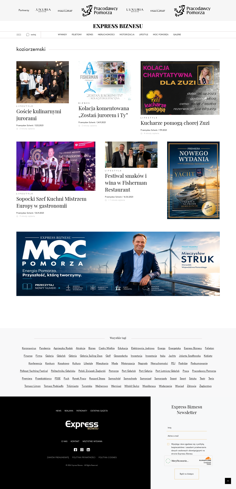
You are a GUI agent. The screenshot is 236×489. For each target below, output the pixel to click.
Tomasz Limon (32, 386)
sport (183, 378)
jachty (172, 356)
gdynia (73, 356)
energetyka (175, 348)
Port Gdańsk (129, 371)
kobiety (208, 356)
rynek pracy (79, 378)
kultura (76, 363)
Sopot (173, 378)
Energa (161, 348)
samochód (114, 378)
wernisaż (116, 386)
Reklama (69, 411)
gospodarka (121, 356)
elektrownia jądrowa (142, 348)
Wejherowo (101, 386)
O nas (64, 442)
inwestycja (136, 356)
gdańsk (61, 356)
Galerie (177, 35)
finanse (28, 356)
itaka (162, 356)
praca (186, 371)
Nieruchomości (106, 35)
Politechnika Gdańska (63, 371)
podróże (183, 363)
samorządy (160, 378)
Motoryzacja (127, 35)
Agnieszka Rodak (63, 348)
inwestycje (151, 356)
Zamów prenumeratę (58, 458)
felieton (209, 348)
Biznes (90, 35)
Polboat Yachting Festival (34, 371)
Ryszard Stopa (97, 378)
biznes (92, 348)
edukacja (123, 348)
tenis (211, 378)
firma (39, 356)
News (58, 411)
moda (115, 363)
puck (66, 378)
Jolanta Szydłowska (190, 356)
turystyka (87, 386)
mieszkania (102, 363)
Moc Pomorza (160, 35)
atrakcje (80, 348)
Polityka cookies (108, 458)
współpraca (149, 386)
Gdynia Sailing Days (91, 356)
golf (108, 356)
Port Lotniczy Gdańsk (167, 371)
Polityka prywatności (83, 458)
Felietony (77, 35)
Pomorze (114, 371)
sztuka (193, 378)
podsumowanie (199, 363)
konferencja (35, 363)
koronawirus (29, 348)
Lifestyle (143, 35)
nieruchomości (159, 363)
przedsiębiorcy (43, 378)
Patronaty (81, 411)
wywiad (179, 386)
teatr (202, 378)
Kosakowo (63, 363)
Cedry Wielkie (107, 348)
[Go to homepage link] (118, 26)
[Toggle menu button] (18, 35)
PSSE (58, 378)
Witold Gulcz (131, 386)
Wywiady (62, 35)
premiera (27, 378)
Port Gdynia (145, 371)
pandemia (44, 348)
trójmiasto (73, 386)
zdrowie (191, 386)
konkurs (50, 363)
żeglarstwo (205, 386)
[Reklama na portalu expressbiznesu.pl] (118, 264)
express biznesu (193, 348)
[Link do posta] (105, 80)
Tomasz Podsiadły (53, 386)
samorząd (145, 378)
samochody (130, 378)
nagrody (143, 363)
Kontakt (75, 442)
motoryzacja (128, 363)
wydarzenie (165, 386)
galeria (49, 356)
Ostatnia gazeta (99, 411)
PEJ (173, 363)
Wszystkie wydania (92, 442)
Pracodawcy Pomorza (204, 371)
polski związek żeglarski (92, 371)
